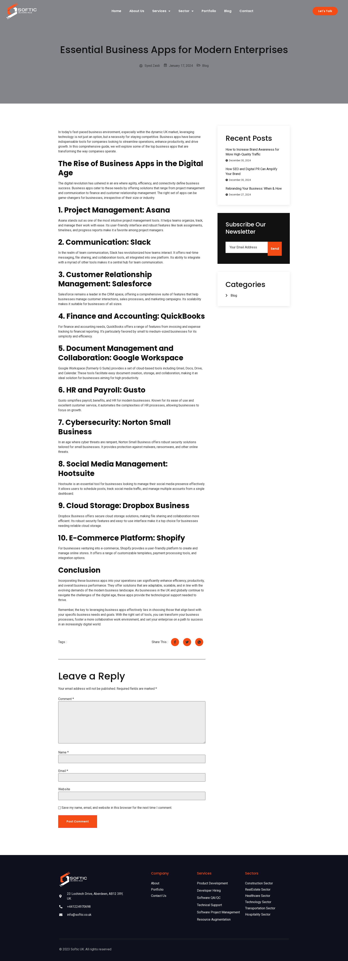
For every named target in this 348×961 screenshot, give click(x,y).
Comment (66, 699)
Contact (246, 11)
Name (63, 752)
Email (63, 771)
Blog (227, 11)
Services (159, 11)
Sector (184, 11)
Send (275, 248)
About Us (136, 11)
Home (116, 11)
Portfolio (209, 11)
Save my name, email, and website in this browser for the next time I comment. (117, 807)
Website (64, 789)
